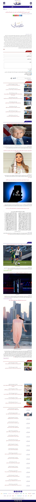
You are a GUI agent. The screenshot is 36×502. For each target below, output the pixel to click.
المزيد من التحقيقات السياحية (7, 270)
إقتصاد (31, 9)
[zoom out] (6, 9)
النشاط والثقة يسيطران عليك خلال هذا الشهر (13, 458)
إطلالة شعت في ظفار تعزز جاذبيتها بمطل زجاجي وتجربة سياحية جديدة (13, 398)
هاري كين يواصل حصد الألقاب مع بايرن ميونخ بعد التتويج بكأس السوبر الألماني (17, 244)
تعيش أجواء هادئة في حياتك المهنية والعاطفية (13, 418)
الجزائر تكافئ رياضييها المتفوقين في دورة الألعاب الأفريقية (13, 431)
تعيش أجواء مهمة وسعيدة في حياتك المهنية (13, 467)
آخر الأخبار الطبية (6, 358)
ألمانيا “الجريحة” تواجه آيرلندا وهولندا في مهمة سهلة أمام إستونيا (13, 480)
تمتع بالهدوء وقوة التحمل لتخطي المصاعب (13, 449)
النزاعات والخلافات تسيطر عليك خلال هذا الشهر (13, 409)
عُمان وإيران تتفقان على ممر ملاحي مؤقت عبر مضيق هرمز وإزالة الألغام (13, 389)
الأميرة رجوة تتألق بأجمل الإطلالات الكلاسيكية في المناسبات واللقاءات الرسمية (13, 394)
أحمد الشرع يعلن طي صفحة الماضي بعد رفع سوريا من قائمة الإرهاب (13, 368)
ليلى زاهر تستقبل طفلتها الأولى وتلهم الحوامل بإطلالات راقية (17, 300)
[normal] (5, 9)
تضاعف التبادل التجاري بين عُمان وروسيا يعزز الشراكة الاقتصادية (13, 111)
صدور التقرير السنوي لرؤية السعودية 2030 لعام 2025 (13, 116)
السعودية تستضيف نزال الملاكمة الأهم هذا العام (13, 436)
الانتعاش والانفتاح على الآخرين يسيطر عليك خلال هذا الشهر (13, 440)
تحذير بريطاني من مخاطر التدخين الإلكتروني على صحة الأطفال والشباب (17, 272)
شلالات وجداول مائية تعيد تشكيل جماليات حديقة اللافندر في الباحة (13, 363)
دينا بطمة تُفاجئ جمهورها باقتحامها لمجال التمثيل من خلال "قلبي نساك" (13, 471)
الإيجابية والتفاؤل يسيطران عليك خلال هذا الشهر (13, 427)
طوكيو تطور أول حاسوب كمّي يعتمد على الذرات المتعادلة (25, 6)
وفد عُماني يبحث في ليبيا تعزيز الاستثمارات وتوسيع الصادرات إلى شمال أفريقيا (13, 98)
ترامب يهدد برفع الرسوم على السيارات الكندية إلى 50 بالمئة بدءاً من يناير (17, 123)
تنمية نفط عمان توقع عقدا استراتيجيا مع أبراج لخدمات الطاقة (13, 107)
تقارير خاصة (28, 9)
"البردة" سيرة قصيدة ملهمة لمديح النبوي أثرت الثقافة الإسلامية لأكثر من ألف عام (17, 208)
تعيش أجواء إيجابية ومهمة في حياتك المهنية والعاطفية (13, 476)
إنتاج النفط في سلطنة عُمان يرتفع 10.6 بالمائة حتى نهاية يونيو (13, 89)
